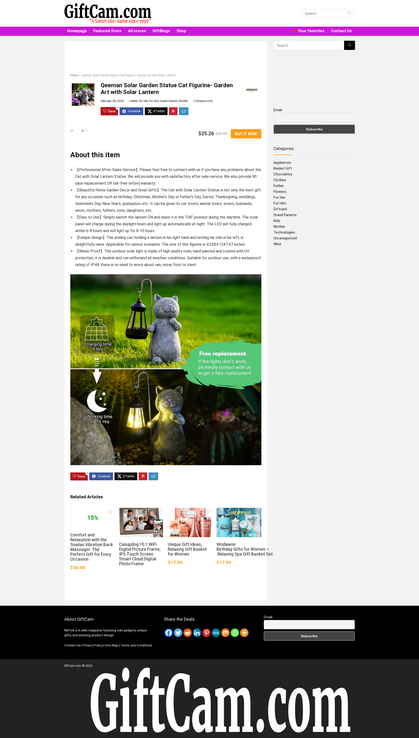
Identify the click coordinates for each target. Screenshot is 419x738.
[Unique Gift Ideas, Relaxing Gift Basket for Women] (190, 511)
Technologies (284, 232)
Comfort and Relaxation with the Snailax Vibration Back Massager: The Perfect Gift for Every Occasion (91, 547)
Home (74, 75)
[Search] (349, 13)
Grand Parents (169, 101)
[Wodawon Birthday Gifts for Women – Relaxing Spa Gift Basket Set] (239, 511)
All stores (137, 31)
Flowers (280, 191)
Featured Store (107, 31)
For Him (154, 101)
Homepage (77, 31)
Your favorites (310, 31)
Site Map (112, 645)
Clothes (280, 180)
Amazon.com (204, 101)
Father (133, 101)
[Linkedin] (197, 632)
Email (278, 110)
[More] (244, 632)
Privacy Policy (93, 645)
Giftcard (280, 209)
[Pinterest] (206, 632)
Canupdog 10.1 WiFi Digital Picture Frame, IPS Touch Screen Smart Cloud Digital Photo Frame (139, 554)
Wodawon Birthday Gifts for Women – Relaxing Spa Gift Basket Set (245, 549)
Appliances (282, 162)
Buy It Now (246, 134)
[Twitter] (178, 632)
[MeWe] (216, 632)
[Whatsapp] (235, 632)
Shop (181, 31)
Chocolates (283, 174)
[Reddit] (187, 632)
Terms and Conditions (136, 645)
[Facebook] (168, 632)
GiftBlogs (161, 31)
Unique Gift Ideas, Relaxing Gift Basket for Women (187, 549)
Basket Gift (283, 168)
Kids (277, 221)
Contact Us (341, 31)
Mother (183, 101)
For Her (143, 101)
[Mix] (225, 632)
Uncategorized (285, 238)
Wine (277, 244)
